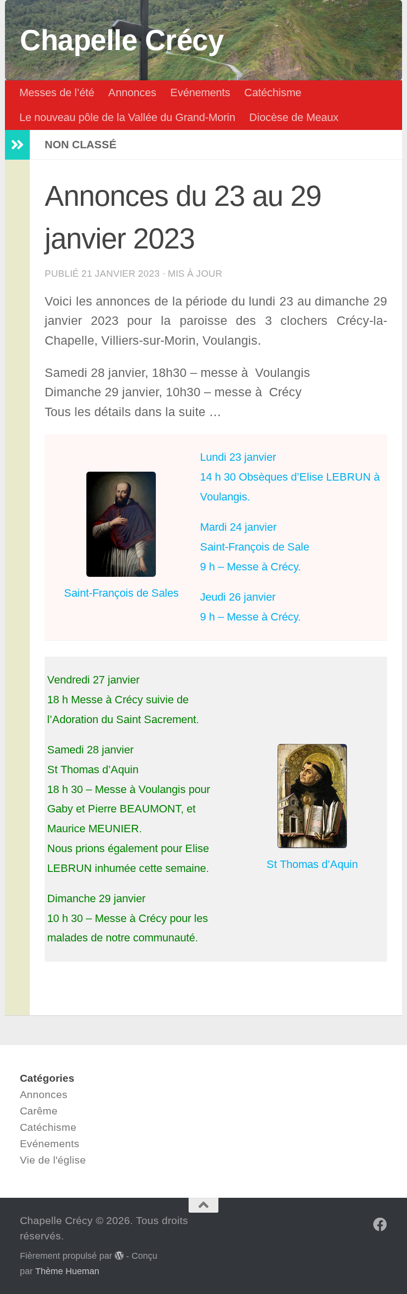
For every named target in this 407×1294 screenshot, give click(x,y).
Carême (39, 1110)
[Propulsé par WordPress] (119, 1255)
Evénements (200, 92)
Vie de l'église (53, 1160)
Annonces (132, 92)
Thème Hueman (67, 1271)
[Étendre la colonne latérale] (17, 145)
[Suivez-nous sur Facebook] (380, 1225)
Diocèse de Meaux (294, 117)
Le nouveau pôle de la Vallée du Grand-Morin (127, 117)
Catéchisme (272, 92)
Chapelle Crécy (121, 40)
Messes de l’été (56, 92)
